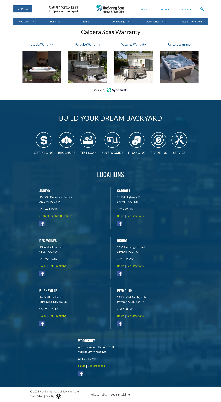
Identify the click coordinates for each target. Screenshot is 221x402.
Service (165, 9)
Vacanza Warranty (133, 44)
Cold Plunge (118, 21)
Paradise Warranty (87, 44)
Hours (120, 216)
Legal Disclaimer (121, 394)
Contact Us (185, 9)
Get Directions (63, 216)
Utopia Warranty (41, 44)
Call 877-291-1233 (63, 9)
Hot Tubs (24, 21)
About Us (146, 9)
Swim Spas (56, 21)
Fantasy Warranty (179, 44)
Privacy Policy (98, 394)
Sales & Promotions (191, 21)
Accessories (152, 21)
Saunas (87, 21)
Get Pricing (23, 9)
